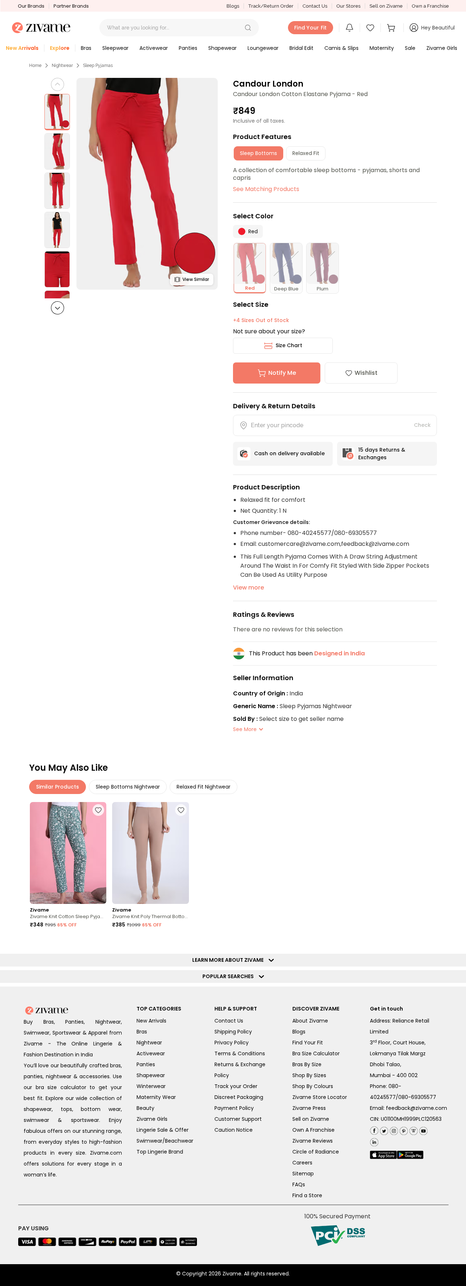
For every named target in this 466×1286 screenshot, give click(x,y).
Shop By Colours (312, 1086)
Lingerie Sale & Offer (163, 1130)
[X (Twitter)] (383, 1129)
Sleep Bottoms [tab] (258, 153)
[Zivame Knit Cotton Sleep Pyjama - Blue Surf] (68, 853)
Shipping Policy (233, 1031)
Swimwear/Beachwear (165, 1140)
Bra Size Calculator (316, 1053)
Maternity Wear (156, 1097)
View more (248, 587)
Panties (146, 1064)
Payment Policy (234, 1108)
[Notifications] (349, 27)
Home (35, 65)
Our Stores (348, 6)
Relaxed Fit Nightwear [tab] (203, 786)
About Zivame (310, 1020)
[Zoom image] (147, 184)
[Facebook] (374, 1129)
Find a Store (307, 1195)
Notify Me (282, 373)
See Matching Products (266, 189)
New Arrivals (151, 1020)
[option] (57, 112)
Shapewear (151, 1075)
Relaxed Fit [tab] (305, 153)
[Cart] (392, 27)
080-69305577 (417, 1097)
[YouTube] (422, 1129)
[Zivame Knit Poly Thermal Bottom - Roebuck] (150, 853)
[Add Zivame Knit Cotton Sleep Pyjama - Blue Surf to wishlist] (98, 810)
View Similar (195, 279)
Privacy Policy (231, 1042)
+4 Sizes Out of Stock (261, 320)
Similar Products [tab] (57, 786)
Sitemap (303, 1173)
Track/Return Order (270, 6)
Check (422, 425)
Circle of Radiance (315, 1151)
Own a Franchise (430, 6)
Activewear (151, 1053)
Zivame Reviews (312, 1140)
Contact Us (315, 6)
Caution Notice (233, 1130)
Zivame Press (309, 1108)
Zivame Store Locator (319, 1097)
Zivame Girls (152, 1119)
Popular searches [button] (229, 976)
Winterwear (151, 1086)
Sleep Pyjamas (98, 65)
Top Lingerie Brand (160, 1151)
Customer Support (238, 1119)
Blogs (232, 6)
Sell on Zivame (386, 6)
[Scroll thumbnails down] (57, 307)
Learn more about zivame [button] (229, 960)
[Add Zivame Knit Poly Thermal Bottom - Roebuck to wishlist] (181, 810)
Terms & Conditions (239, 1053)
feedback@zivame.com (416, 1108)
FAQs (298, 1184)
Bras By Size (306, 1064)
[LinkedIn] (374, 1140)
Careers (302, 1162)
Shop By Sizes (309, 1075)
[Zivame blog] (413, 1129)
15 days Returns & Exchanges (381, 453)
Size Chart (289, 345)
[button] (248, 27)
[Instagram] (393, 1129)
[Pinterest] (403, 1129)
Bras (142, 1031)
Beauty (145, 1108)
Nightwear (62, 65)
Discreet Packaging (238, 1097)
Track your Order (235, 1086)
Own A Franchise (313, 1130)
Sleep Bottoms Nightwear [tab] (128, 786)
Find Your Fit (307, 1042)
